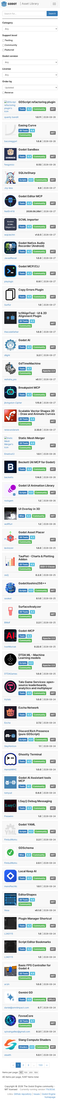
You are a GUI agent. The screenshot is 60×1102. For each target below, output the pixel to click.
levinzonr (8, 548)
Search (52, 13)
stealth (7, 1055)
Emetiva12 (9, 454)
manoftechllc (10, 886)
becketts (8, 477)
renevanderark (11, 429)
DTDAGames (10, 673)
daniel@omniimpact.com (16, 1007)
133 (40, 1065)
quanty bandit (11, 117)
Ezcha (7, 722)
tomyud (8, 792)
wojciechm (9, 234)
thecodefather (11, 331)
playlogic (8, 281)
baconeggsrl (10, 141)
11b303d (50, 1089)
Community (10, 45)
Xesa (6, 910)
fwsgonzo (9, 164)
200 (31, 1072)
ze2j (6, 575)
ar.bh (6, 984)
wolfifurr (8, 524)
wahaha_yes (10, 379)
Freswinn (8, 816)
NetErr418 (9, 211)
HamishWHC (10, 769)
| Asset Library (29, 3)
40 (21, 1072)
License (6, 68)
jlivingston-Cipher (13, 402)
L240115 (8, 933)
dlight (7, 355)
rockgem (8, 500)
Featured (9, 49)
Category (7, 22)
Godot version (10, 56)
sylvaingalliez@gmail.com (17, 1031)
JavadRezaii (10, 258)
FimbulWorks (10, 839)
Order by (7, 81)
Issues (37, 1094)
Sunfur (7, 304)
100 (25, 1072)
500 (36, 1072)
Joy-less (8, 188)
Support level (9, 35)
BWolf (7, 622)
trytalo (7, 699)
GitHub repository (23, 1094)
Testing (8, 40)
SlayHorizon (10, 746)
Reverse (8, 92)
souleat (8, 598)
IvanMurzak (10, 646)
